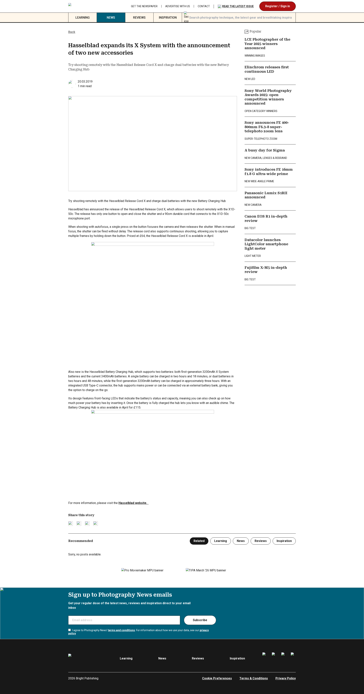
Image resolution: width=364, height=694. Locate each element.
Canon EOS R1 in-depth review (266, 218)
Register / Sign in (277, 6)
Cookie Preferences (217, 678)
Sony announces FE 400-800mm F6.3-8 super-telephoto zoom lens (267, 127)
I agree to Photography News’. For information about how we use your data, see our (138, 632)
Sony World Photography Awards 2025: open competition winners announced (268, 97)
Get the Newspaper (144, 6)
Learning (82, 17)
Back (71, 32)
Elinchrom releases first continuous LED (267, 69)
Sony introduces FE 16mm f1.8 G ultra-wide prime (269, 171)
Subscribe (200, 620)
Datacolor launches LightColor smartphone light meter (266, 244)
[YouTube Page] (293, 658)
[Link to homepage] (92, 6)
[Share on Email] (87, 523)
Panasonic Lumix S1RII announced (266, 195)
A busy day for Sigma (265, 150)
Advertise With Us (177, 6)
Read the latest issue (238, 6)
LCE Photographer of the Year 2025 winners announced (267, 43)
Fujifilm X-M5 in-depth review (266, 270)
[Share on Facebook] (79, 523)
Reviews (139, 17)
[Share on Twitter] (70, 523)
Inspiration (168, 17)
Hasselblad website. (133, 503)
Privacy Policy (285, 678)
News (111, 17)
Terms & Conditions (253, 678)
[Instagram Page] (274, 658)
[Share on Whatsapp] (95, 523)
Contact (204, 6)
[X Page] (283, 658)
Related (199, 541)
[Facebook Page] (264, 658)
